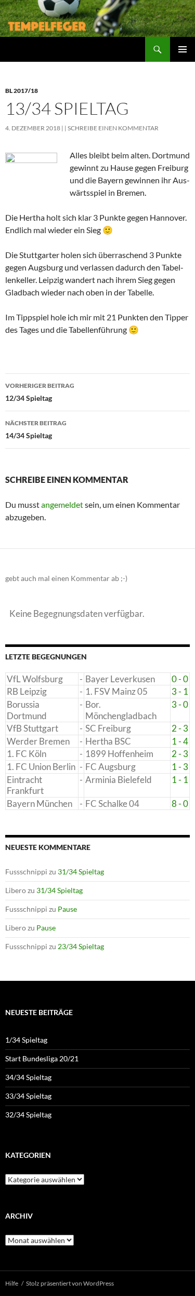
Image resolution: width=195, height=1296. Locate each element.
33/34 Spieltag (28, 1095)
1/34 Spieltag (26, 1039)
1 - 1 (180, 779)
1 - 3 (180, 766)
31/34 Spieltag (81, 871)
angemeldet (62, 504)
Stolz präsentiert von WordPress (70, 1283)
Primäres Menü (182, 49)
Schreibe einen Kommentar (113, 128)
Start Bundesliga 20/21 (42, 1058)
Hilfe (11, 1283)
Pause (67, 909)
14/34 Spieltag (36, 429)
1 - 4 (180, 741)
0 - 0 (180, 678)
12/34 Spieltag (39, 392)
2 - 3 (180, 728)
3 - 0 (180, 704)
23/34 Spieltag (81, 946)
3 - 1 (180, 691)
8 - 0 (180, 803)
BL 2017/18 (21, 91)
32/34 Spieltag (28, 1114)
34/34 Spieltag (28, 1077)
